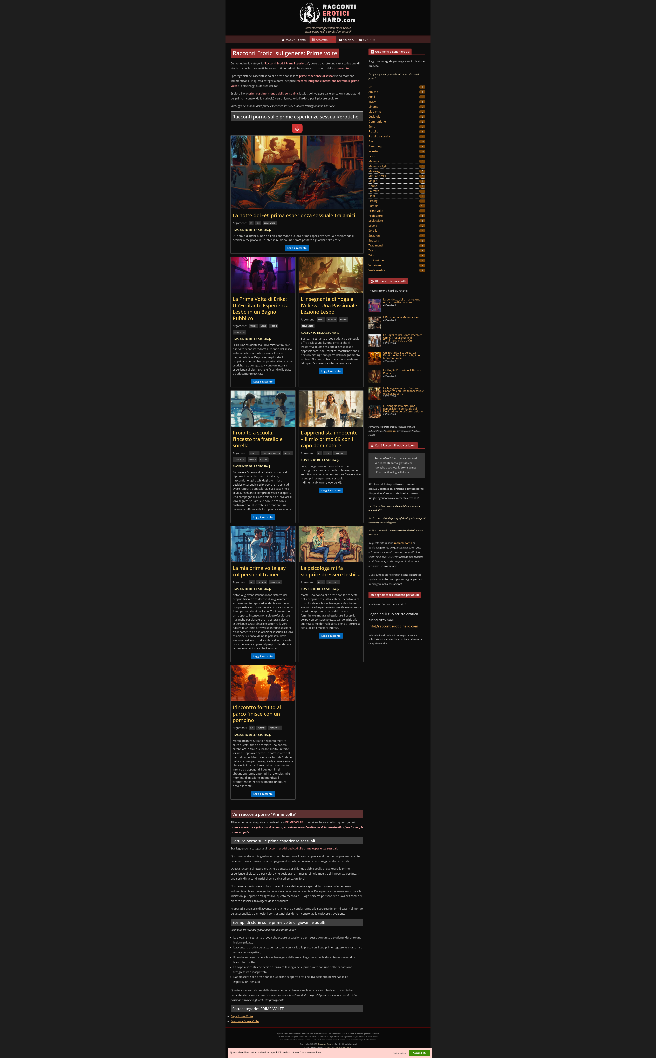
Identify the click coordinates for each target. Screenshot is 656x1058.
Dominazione (377, 121)
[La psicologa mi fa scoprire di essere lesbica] (331, 544)
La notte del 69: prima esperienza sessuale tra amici (294, 215)
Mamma (373, 161)
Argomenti (323, 39)
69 (251, 223)
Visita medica (377, 270)
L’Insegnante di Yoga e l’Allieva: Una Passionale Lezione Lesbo (329, 305)
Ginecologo (375, 146)
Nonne (372, 186)
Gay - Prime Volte (242, 1016)
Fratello (254, 453)
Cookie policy (331, 1047)
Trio (371, 255)
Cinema (373, 106)
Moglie (372, 181)
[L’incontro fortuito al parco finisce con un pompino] (263, 683)
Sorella (263, 459)
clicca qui (391, 430)
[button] (332, 39)
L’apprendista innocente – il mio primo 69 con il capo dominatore (329, 439)
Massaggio (375, 171)
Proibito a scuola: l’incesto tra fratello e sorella (258, 439)
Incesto (287, 453)
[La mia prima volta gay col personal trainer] (263, 544)
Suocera (373, 240)
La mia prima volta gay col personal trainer (259, 571)
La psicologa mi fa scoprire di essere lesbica (330, 571)
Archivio (348, 39)
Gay (258, 223)
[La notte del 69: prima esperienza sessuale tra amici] (297, 172)
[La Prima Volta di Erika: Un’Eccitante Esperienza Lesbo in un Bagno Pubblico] (263, 275)
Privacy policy (345, 1047)
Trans (372, 250)
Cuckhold (374, 116)
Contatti (369, 39)
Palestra (332, 319)
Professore (375, 215)
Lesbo (263, 326)
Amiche (253, 326)
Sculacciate (375, 220)
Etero (327, 453)
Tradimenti (375, 245)
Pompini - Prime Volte (245, 1021)
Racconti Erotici (296, 39)
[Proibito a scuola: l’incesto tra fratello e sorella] (263, 409)
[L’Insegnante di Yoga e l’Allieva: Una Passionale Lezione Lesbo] (331, 275)
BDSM (372, 101)
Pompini (261, 728)
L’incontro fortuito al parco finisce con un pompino (257, 713)
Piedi (371, 196)
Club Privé (374, 111)
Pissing (273, 326)
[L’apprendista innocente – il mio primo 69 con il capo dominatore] (331, 409)
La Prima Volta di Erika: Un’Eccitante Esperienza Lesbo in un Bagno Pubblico (261, 309)
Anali (371, 96)
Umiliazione (376, 260)
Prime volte (269, 223)
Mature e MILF (377, 176)
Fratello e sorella (271, 453)
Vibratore (374, 265)
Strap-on (374, 235)
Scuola (252, 459)
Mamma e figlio (378, 166)
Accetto (419, 1053)
